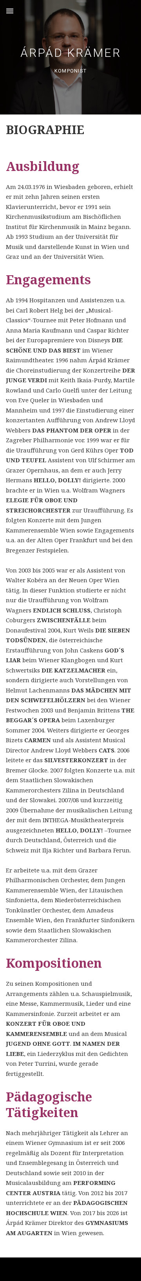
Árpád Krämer (70, 53)
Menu (9, 11)
